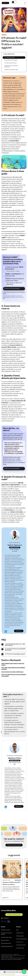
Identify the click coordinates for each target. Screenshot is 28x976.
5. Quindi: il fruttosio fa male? (11, 69)
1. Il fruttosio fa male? (9, 57)
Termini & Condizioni (17, 959)
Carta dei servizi (20, 948)
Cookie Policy (10, 959)
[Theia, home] (5, 3)
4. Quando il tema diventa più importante (11, 66)
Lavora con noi (19, 942)
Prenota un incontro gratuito (12, 288)
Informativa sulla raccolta (8, 974)
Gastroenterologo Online (6, 946)
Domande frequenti (20, 945)
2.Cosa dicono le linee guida (10, 60)
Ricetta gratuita (20, 936)
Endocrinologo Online (6, 943)
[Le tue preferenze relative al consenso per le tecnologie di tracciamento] (1, 732)
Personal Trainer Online (6, 937)
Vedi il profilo (19, 806)
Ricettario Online (5, 940)
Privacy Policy (4, 959)
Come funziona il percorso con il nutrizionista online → (14, 293)
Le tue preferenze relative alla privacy (15, 972)
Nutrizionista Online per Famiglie (6, 934)
